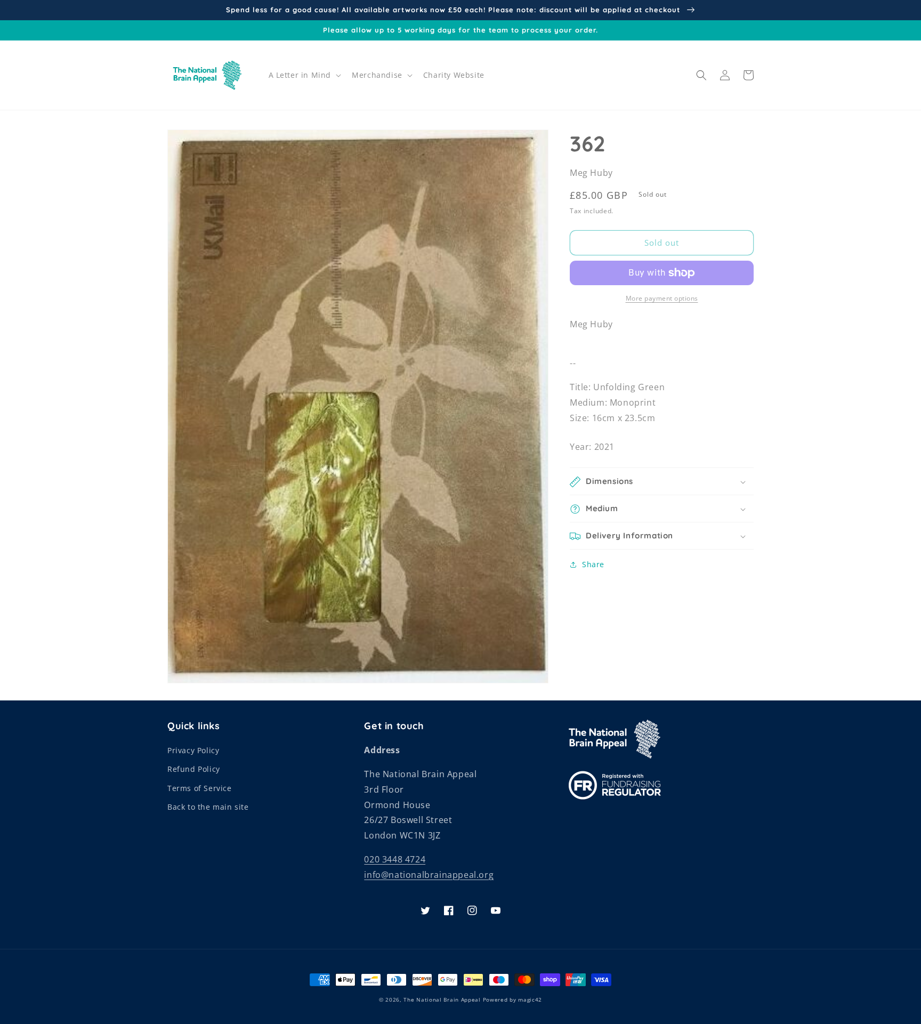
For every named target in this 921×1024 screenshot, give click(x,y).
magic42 (530, 999)
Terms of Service (199, 788)
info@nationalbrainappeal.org (429, 875)
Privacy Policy (193, 750)
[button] (304, 75)
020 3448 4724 (394, 859)
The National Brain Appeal (442, 999)
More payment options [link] (662, 298)
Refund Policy (193, 769)
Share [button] (593, 565)
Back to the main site (208, 807)
